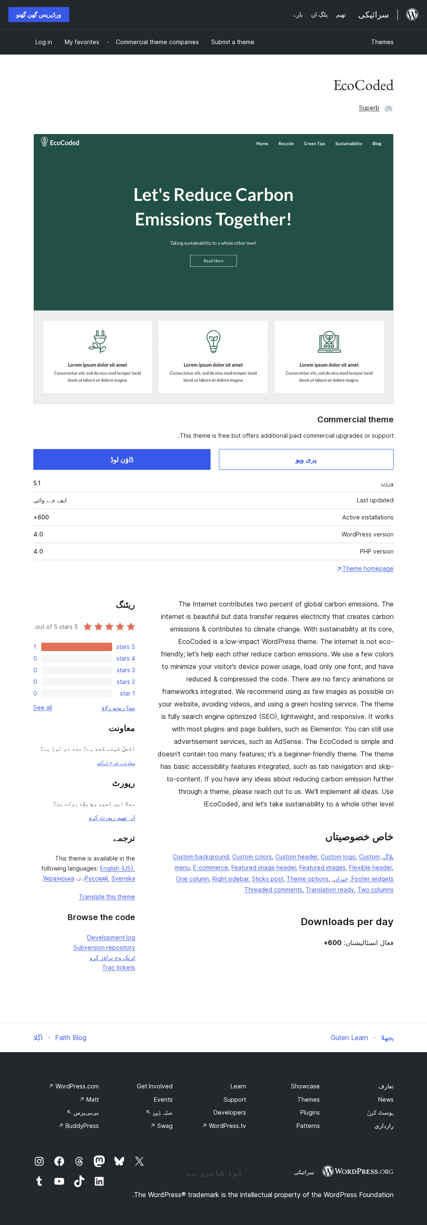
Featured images (322, 867)
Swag (161, 1125)
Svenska (123, 878)
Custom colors (252, 856)
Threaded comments (273, 889)
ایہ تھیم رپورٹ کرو (112, 817)
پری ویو (306, 459)
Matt (89, 1099)
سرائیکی (304, 1172)
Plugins (310, 1112)
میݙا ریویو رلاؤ (118, 707)
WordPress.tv (224, 1125)
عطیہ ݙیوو (159, 1112)
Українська (58, 878)
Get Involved (155, 1086)
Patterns (308, 1125)
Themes (382, 41)
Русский (96, 878)
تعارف (386, 1086)
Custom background (201, 856)
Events (163, 1099)
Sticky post (267, 878)
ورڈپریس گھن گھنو (38, 14)
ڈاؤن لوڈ (122, 459)
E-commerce (210, 867)
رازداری (384, 1125)
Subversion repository (104, 947)
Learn (238, 1086)
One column (192, 878)
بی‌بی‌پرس (82, 1112)
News (386, 1099)
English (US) (116, 868)
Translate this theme (107, 896)
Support (235, 1099)
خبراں (341, 878)
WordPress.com (73, 1086)
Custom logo (338, 856)
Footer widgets (373, 878)
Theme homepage (368, 568)
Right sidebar (230, 878)
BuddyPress (78, 1125)
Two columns (375, 889)
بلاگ (388, 856)
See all (42, 707)
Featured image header (263, 867)
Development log (111, 937)
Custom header (296, 856)
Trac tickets (118, 967)
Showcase (305, 1086)
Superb (369, 107)
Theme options (307, 878)
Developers (230, 1112)
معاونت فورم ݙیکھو (116, 762)
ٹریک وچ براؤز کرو (112, 957)
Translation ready (330, 889)
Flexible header (370, 867)
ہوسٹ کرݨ (380, 1112)
